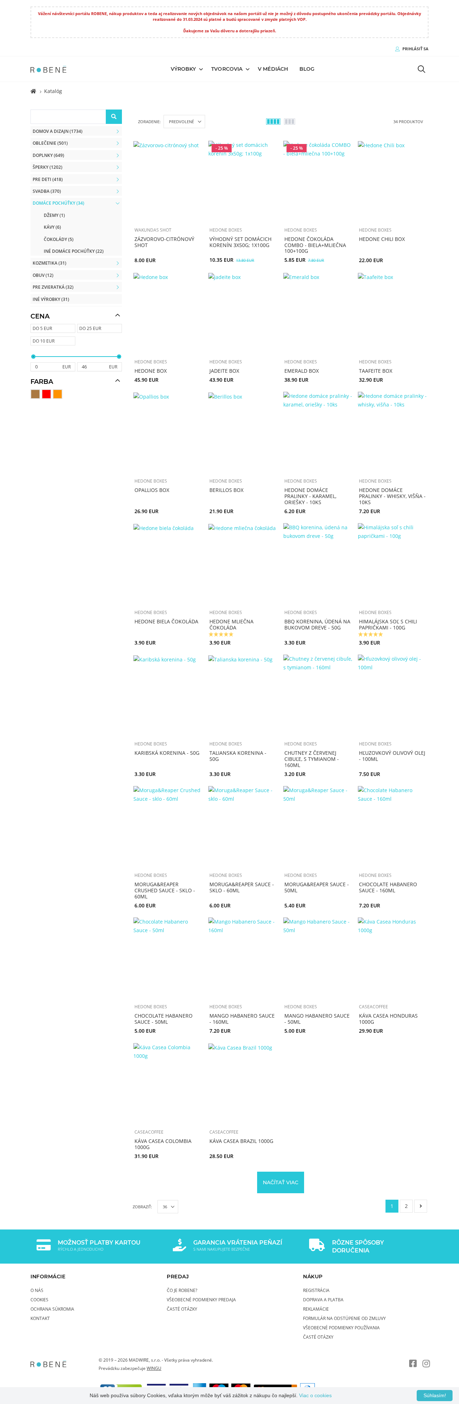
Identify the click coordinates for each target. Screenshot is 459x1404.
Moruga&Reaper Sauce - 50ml (316, 887)
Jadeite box (224, 370)
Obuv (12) (43, 275)
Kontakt (40, 1318)
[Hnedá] (35, 394)
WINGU (154, 1368)
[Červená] (46, 394)
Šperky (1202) (47, 167)
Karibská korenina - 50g (166, 752)
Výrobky (183, 68)
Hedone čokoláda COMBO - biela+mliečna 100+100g (315, 245)
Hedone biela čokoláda (166, 621)
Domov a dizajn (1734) (57, 131)
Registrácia (316, 1290)
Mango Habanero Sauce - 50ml (317, 1018)
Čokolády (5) (59, 239)
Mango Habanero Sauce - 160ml (242, 1018)
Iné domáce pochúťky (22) (74, 251)
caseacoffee (373, 1006)
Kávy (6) (52, 227)
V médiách (273, 68)
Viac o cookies (315, 1395)
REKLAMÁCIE (316, 1309)
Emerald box (301, 370)
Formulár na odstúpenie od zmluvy (344, 1318)
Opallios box (151, 490)
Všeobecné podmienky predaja (201, 1299)
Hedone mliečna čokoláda (231, 624)
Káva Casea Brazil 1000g (241, 1141)
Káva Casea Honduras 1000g (388, 1018)
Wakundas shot (152, 230)
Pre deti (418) (48, 179)
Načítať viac (280, 1182)
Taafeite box (375, 370)
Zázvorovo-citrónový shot (164, 242)
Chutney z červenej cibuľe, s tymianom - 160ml (311, 758)
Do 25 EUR (90, 328)
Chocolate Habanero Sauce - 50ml (163, 1018)
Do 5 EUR (42, 328)
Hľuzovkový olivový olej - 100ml (392, 755)
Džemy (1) (54, 215)
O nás (36, 1290)
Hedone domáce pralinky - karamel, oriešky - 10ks (310, 496)
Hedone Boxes (225, 230)
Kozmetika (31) (49, 263)
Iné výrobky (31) (51, 299)
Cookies (39, 1299)
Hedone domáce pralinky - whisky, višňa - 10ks (392, 496)
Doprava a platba (323, 1299)
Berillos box (226, 490)
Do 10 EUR (44, 341)
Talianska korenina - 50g (237, 755)
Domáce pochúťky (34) (58, 203)
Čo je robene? (182, 1290)
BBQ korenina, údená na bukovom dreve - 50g (317, 624)
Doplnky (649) (48, 155)
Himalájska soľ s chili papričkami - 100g (388, 624)
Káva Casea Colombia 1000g (162, 1144)
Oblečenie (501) (50, 143)
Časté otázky (182, 1309)
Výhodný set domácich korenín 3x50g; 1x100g (240, 242)
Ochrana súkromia (52, 1309)
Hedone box (150, 370)
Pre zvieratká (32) (53, 287)
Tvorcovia (226, 68)
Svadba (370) (47, 191)
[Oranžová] (57, 394)
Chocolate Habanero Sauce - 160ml (388, 887)
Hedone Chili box (382, 239)
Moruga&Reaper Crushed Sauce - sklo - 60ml (164, 890)
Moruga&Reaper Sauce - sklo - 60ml (241, 887)
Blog (306, 68)
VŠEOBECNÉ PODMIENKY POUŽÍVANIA (341, 1327)
